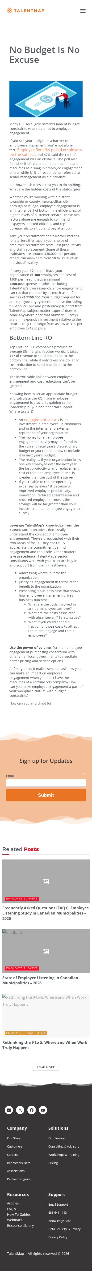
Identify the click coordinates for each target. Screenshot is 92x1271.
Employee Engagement (25, 1033)
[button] (83, 10)
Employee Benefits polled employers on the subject (45, 152)
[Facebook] (31, 1110)
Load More (46, 1067)
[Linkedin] (9, 1110)
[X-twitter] (20, 1110)
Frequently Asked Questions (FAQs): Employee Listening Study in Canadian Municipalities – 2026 (45, 913)
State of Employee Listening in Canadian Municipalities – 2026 (40, 980)
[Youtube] (43, 1110)
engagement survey (41, 419)
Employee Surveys (22, 898)
